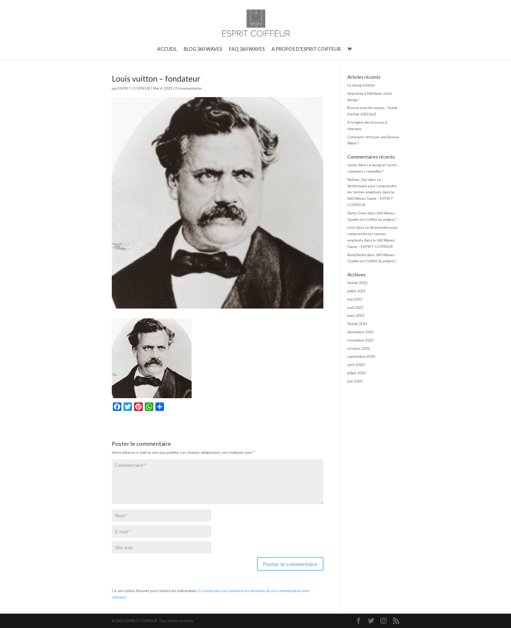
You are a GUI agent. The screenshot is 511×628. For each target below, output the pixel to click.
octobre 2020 (358, 348)
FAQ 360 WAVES (247, 49)
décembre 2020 (360, 332)
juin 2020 (354, 381)
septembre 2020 (361, 356)
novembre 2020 (360, 340)
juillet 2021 (356, 291)
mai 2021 (354, 299)
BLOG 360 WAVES (203, 49)
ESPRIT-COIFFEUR (134, 88)
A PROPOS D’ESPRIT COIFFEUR (306, 49)
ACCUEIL (167, 49)
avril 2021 (355, 307)
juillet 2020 (356, 373)
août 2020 (355, 364)
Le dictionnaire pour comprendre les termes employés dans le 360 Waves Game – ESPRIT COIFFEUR (372, 192)
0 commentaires (188, 88)
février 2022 (357, 282)
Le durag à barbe (361, 85)
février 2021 (357, 323)
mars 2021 (356, 315)
